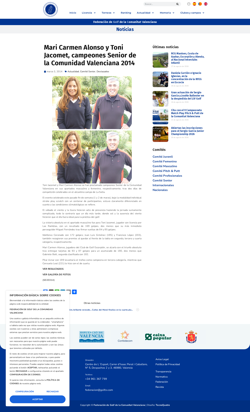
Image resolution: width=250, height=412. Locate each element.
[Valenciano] (200, 4)
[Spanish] (194, 4)
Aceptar (37, 399)
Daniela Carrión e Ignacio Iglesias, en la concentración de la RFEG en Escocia (186, 77)
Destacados (103, 71)
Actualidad (73, 71)
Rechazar (53, 391)
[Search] (177, 4)
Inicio (72, 12)
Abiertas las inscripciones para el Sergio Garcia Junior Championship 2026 (187, 131)
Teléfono (89, 374)
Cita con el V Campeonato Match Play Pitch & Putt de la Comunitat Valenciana (187, 113)
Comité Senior (87, 71)
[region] (37, 348)
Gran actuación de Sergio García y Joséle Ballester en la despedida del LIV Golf (187, 95)
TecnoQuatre (163, 405)
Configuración (24, 391)
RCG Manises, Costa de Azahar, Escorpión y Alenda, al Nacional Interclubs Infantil (187, 58)
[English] (205, 4)
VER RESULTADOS (53, 269)
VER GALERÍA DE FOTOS (57, 274)
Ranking (126, 12)
